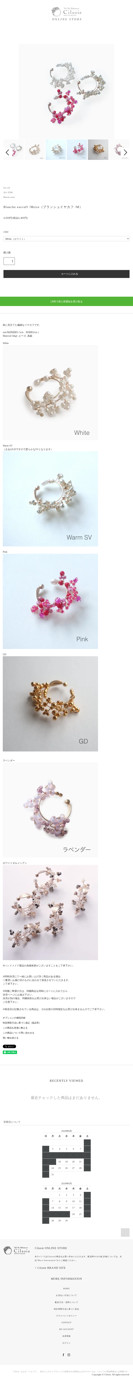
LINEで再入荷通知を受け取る (67, 301)
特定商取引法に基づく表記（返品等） (22, 1023)
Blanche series (9, 197)
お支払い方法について (66, 1295)
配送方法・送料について (66, 1302)
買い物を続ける (11, 1038)
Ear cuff (6, 188)
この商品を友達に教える (15, 1028)
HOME (66, 1288)
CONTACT (66, 1322)
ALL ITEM (8, 192)
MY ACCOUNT (66, 1329)
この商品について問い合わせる (18, 1033)
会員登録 (66, 1336)
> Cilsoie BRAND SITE (50, 1267)
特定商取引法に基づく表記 (66, 1309)
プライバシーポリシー (66, 1316)
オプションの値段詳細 (14, 1018)
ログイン (66, 1343)
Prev (7, 152)
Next (125, 152)
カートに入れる (69, 273)
